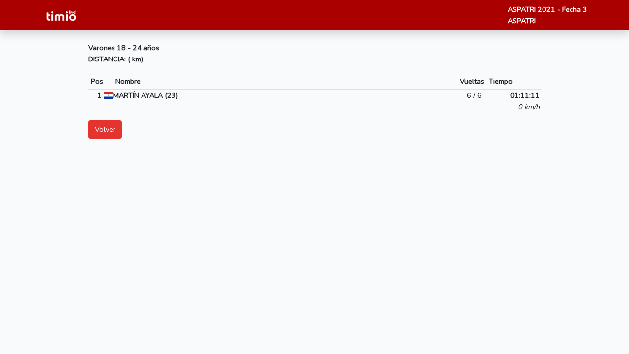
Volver (105, 129)
